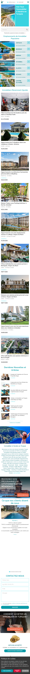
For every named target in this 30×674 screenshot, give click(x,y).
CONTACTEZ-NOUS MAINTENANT (15, 650)
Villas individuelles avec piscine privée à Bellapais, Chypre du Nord (14, 265)
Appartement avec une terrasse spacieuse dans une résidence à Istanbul (14, 327)
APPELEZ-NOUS (12, 2)
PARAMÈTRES (25, 670)
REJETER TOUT (17, 671)
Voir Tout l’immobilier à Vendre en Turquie (21, 10)
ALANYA (18, 68)
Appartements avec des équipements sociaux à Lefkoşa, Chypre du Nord (13, 233)
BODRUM (19, 49)
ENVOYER (15, 607)
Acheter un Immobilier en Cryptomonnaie (15, 647)
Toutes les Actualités (15, 422)
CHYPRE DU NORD (19, 81)
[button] (9, 571)
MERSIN (18, 55)
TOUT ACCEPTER (7, 670)
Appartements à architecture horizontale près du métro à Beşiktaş (14, 173)
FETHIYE (18, 74)
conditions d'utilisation (16, 603)
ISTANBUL (19, 62)
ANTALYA (19, 43)
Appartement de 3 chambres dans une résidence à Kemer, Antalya (13, 143)
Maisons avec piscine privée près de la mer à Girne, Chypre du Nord (15, 296)
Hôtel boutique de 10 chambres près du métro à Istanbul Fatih (14, 113)
